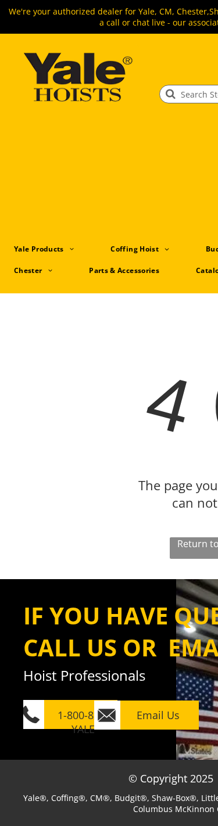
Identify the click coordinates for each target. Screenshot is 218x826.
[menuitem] (48, 249)
